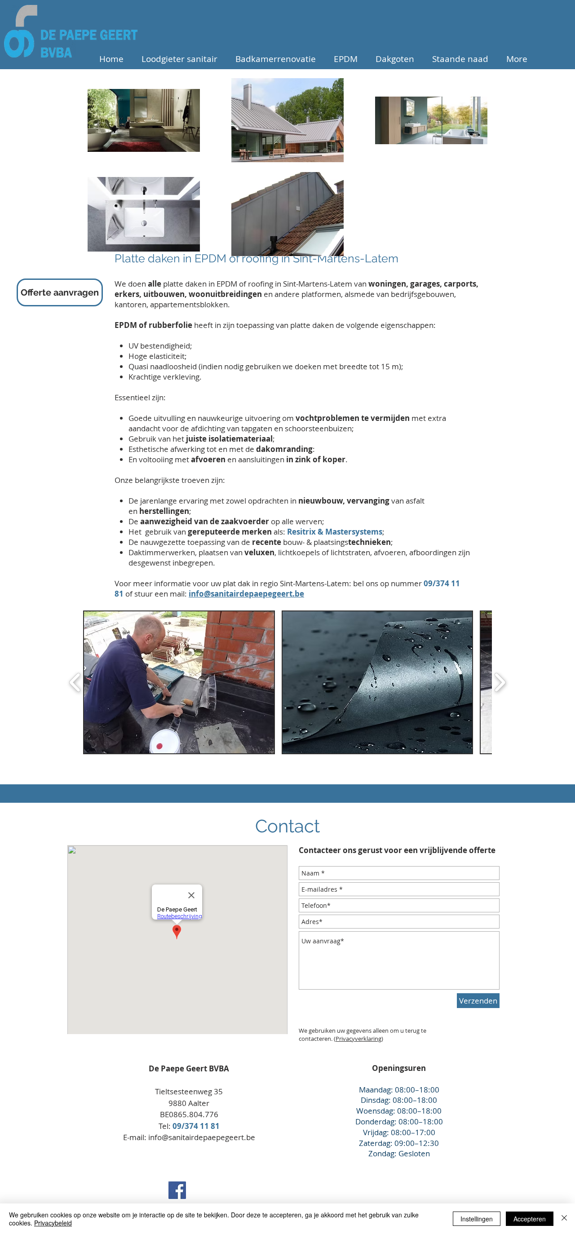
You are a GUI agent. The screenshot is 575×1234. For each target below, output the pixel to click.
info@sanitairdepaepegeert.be (201, 1137)
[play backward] (75, 682)
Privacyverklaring (358, 1039)
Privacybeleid (53, 1222)
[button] (179, 682)
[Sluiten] (564, 1219)
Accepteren (529, 1218)
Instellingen (476, 1218)
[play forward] (500, 682)
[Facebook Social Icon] (177, 1190)
